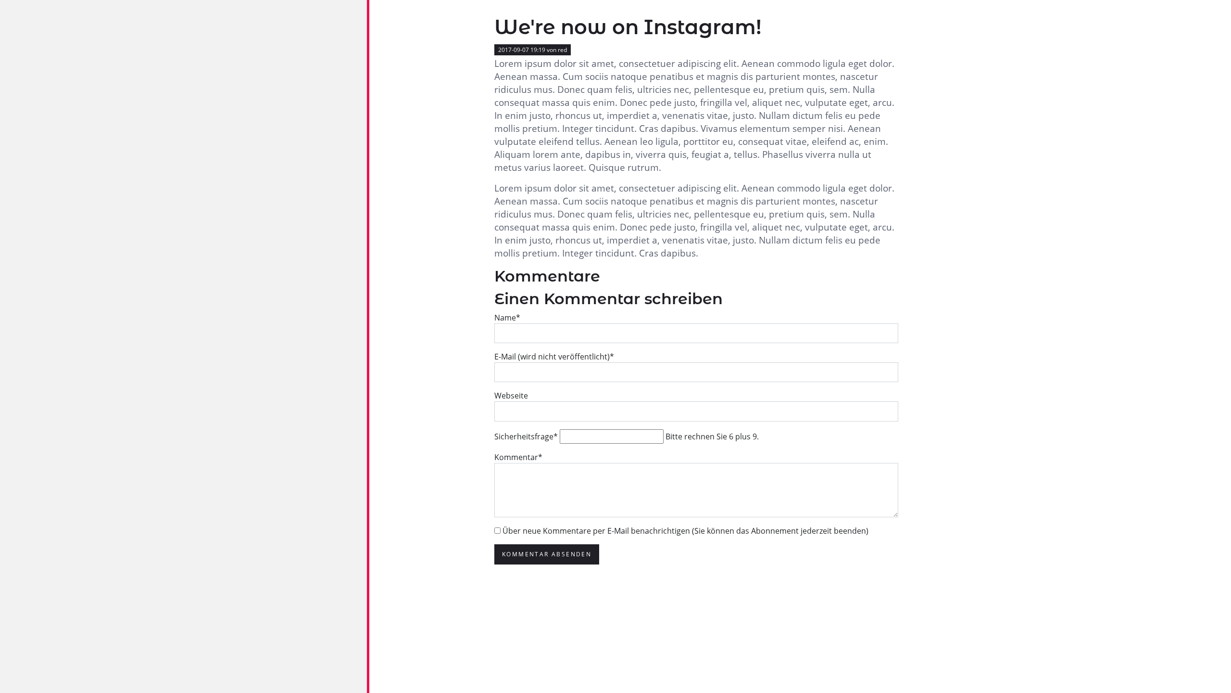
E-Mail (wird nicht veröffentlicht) (554, 356)
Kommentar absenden (546, 554)
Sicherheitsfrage (526, 436)
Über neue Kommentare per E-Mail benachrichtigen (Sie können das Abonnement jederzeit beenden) (685, 531)
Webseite (511, 395)
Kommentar (518, 457)
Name (507, 317)
